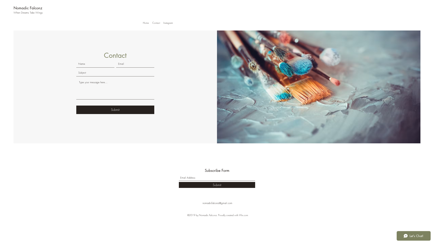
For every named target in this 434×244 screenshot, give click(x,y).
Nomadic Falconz (28, 8)
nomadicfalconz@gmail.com (217, 203)
